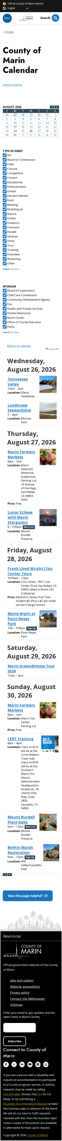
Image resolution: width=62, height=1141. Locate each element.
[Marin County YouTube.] (30, 1064)
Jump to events (12, 84)
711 (39, 1094)
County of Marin (37, 1135)
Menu (7, 18)
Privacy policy (19, 993)
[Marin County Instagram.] (37, 1064)
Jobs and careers (22, 980)
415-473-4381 (12, 1094)
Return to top (12, 936)
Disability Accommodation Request (25, 1104)
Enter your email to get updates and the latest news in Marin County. (29, 1015)
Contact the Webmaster (27, 999)
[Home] (26, 18)
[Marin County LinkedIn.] (22, 1064)
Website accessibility (25, 987)
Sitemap (16, 1005)
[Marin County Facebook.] (6, 1064)
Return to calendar (19, 345)
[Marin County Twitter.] (14, 1064)
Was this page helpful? (26, 896)
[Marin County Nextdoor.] (45, 1064)
